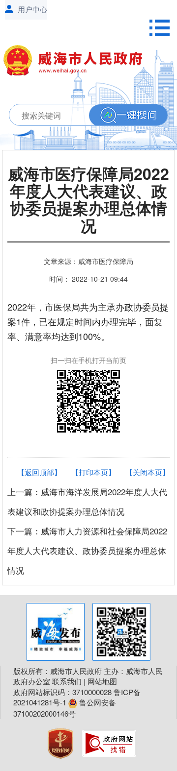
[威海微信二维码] (121, 632)
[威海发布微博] (56, 632)
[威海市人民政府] (77, 62)
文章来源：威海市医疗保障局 (88, 261)
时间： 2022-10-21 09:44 (88, 279)
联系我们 (67, 681)
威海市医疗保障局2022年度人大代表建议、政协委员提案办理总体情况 (88, 201)
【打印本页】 (93, 472)
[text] (85, 115)
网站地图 (102, 681)
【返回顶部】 (39, 472)
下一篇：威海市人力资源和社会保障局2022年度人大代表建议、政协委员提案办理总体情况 (87, 550)
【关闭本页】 (147, 472)
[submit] (128, 115)
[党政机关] (61, 742)
